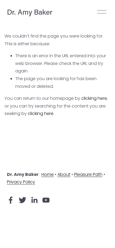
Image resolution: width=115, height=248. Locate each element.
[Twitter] (22, 200)
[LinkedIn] (34, 200)
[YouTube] (46, 200)
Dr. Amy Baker (29, 11)
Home (47, 174)
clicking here (94, 98)
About (63, 174)
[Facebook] (10, 200)
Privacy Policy (21, 182)
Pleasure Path (88, 174)
